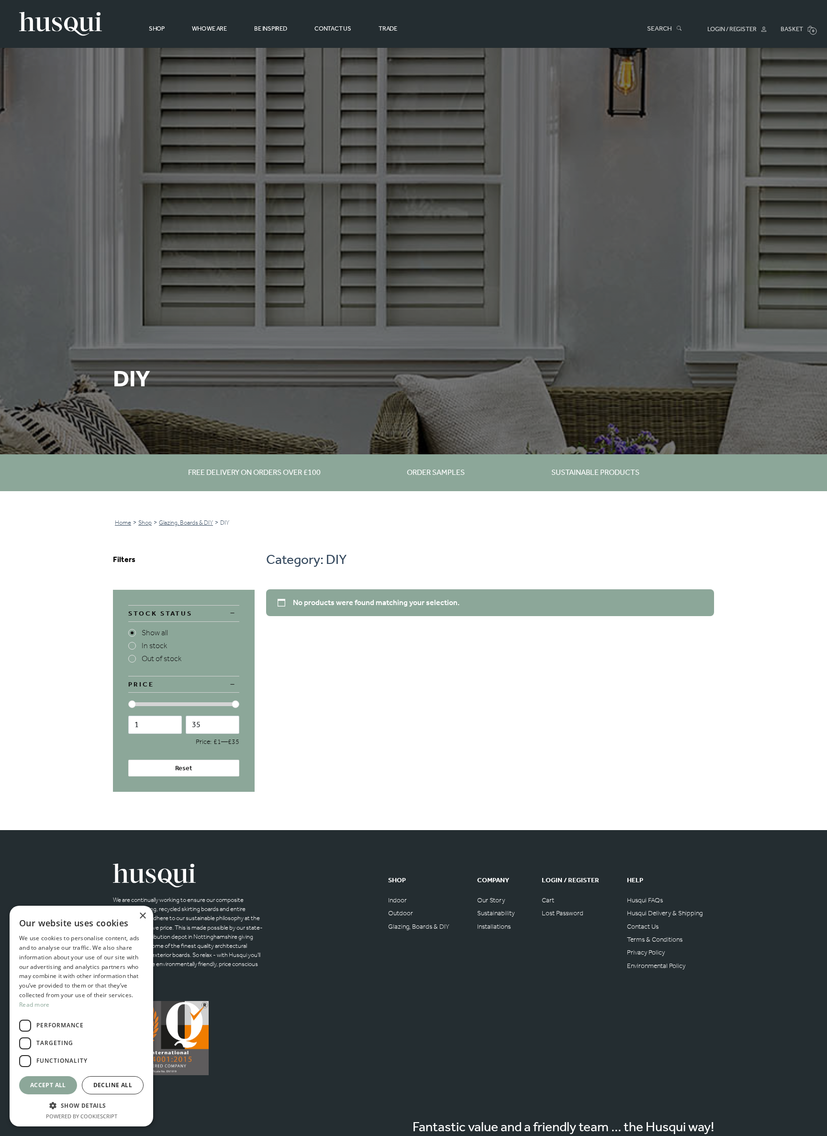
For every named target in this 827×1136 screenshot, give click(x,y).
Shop (157, 28)
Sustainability (495, 913)
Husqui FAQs (645, 900)
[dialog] (81, 1016)
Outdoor (400, 913)
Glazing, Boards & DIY (186, 522)
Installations (494, 926)
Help (635, 880)
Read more (34, 1005)
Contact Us (332, 28)
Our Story (491, 900)
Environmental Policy (656, 966)
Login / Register (570, 880)
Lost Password (562, 913)
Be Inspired (270, 28)
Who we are (209, 28)
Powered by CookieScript (81, 1116)
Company (493, 880)
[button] (81, 1105)
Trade (388, 28)
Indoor (397, 900)
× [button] (142, 916)
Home (123, 522)
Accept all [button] (48, 1085)
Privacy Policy (646, 952)
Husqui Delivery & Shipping (665, 913)
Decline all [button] (112, 1085)
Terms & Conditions (654, 939)
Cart (548, 900)
